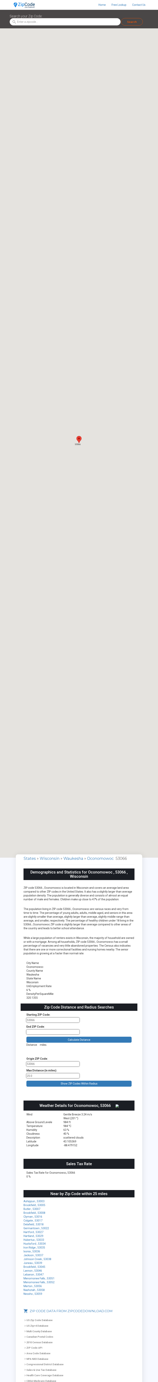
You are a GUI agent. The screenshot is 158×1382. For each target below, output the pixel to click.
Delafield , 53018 (34, 1224)
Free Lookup (119, 4)
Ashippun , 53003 (34, 1201)
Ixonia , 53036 (32, 1251)
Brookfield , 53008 (34, 1212)
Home (102, 4)
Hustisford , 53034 (35, 1243)
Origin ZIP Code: (37, 1058)
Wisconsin (50, 858)
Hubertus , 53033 (34, 1239)
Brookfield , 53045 (34, 1266)
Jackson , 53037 (33, 1255)
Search (132, 21)
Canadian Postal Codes (38, 1336)
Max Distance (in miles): (41, 1070)
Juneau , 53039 (33, 1263)
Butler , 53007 (32, 1209)
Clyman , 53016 (33, 1216)
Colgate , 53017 (33, 1220)
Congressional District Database (44, 1364)
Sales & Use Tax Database (40, 1369)
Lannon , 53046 (33, 1270)
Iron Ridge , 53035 (34, 1247)
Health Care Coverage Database (43, 1375)
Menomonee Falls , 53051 (39, 1278)
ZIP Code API (33, 1347)
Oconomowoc (101, 858)
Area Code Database (37, 1353)
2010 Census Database (38, 1342)
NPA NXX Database (36, 1359)
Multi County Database (38, 1331)
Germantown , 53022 (36, 1228)
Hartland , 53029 (33, 1236)
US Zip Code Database (38, 1320)
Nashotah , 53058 (34, 1290)
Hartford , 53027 (33, 1232)
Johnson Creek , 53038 (37, 1259)
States (30, 858)
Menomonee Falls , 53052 (39, 1282)
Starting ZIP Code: (38, 1014)
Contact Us (138, 4)
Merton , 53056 (33, 1286)
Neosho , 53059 (33, 1293)
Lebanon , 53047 (34, 1274)
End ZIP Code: (35, 1026)
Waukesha (73, 858)
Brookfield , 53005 (34, 1205)
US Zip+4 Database (36, 1325)
